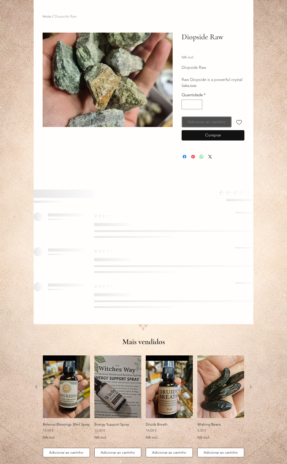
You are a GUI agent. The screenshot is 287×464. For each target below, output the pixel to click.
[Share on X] (210, 156)
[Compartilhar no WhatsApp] (201, 156)
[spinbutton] (192, 104)
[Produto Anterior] (36, 386)
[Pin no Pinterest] (193, 156)
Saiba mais (189, 85)
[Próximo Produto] (250, 386)
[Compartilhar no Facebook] (184, 156)
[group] (143, 406)
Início (47, 16)
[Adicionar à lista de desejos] (238, 121)
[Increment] (198, 104)
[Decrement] (185, 104)
